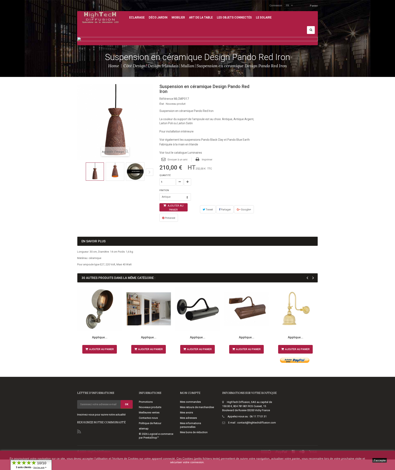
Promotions (146, 401)
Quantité (165, 175)
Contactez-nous (148, 417)
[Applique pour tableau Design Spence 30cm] (246, 309)
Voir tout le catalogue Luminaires (180, 152)
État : (162, 103)
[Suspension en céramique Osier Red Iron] (135, 171)
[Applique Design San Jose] (99, 309)
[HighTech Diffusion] (100, 17)
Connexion (276, 5)
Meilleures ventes (149, 412)
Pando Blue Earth (238, 139)
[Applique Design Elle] (197, 309)
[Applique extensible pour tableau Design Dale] (148, 309)
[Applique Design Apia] (295, 309)
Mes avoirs (186, 412)
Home (113, 65)
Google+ (245, 209)
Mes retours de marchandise (197, 407)
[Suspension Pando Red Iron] (95, 171)
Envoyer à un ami (177, 159)
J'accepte (379, 460)
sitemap (144, 428)
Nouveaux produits (150, 407)
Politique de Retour (150, 423)
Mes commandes (190, 401)
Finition (164, 190)
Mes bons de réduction (194, 432)
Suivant (149, 172)
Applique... (99, 337)
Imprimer (207, 159)
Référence (166, 98)
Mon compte (190, 393)
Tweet (209, 209)
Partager (225, 209)
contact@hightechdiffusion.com (256, 422)
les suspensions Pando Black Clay (201, 139)
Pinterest (169, 217)
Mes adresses (188, 417)
